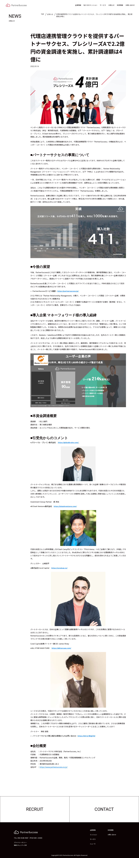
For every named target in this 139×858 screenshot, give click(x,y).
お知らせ (111, 5)
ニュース (92, 844)
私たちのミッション (90, 5)
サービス (103, 5)
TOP (42, 14)
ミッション (93, 835)
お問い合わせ (130, 5)
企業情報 (78, 5)
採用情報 (120, 5)
